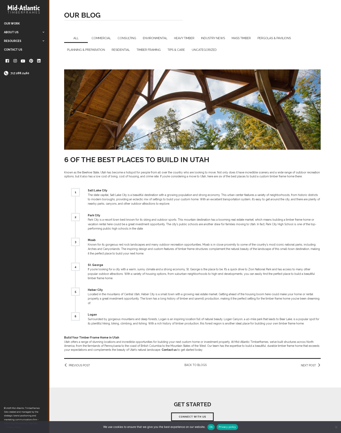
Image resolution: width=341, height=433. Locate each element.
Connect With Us (192, 416)
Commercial (101, 38)
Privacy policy (227, 426)
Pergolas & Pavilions (274, 38)
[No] (336, 427)
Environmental (155, 38)
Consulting (127, 38)
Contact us (169, 349)
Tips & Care (176, 50)
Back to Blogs (196, 365)
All (76, 38)
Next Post (308, 365)
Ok (211, 426)
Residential (121, 50)
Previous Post (79, 365)
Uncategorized (204, 50)
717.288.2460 (20, 73)
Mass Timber (241, 38)
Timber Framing (149, 50)
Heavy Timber (184, 38)
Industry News (213, 38)
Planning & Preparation (86, 50)
